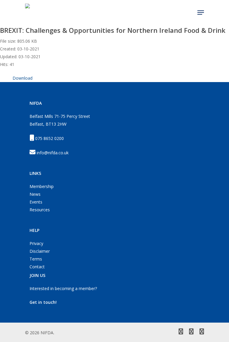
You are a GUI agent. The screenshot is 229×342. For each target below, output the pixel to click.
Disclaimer (40, 251)
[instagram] (201, 332)
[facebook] (191, 332)
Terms (36, 259)
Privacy (36, 243)
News (35, 194)
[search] (189, 12)
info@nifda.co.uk (53, 152)
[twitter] (181, 332)
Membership (42, 186)
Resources (40, 209)
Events (36, 202)
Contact (37, 266)
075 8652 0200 (49, 138)
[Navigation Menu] (200, 13)
